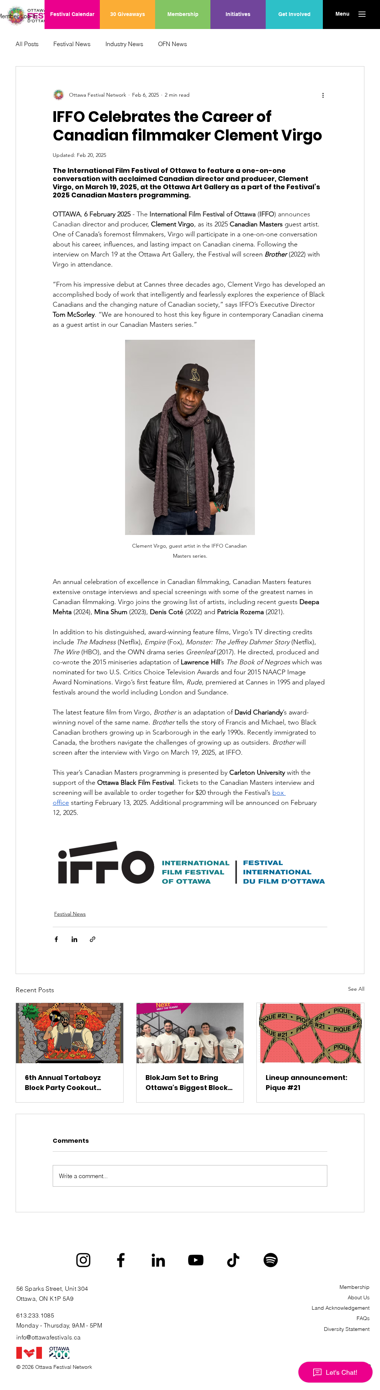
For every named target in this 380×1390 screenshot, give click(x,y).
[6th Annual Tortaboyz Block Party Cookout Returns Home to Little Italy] (69, 1033)
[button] (342, 14)
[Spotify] (270, 1260)
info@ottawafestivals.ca (48, 1337)
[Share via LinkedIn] (74, 939)
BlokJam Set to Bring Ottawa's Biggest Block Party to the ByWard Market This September (187, 1083)
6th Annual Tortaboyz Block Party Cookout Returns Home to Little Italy (64, 1083)
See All (356, 989)
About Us (359, 1297)
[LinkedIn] (158, 1260)
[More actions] (322, 94)
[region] (238, 38)
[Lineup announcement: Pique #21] (310, 1033)
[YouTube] (195, 1260)
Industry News (124, 44)
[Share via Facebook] (56, 939)
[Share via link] (92, 939)
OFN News (172, 44)
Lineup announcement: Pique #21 (306, 1082)
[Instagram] (83, 1260)
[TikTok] (233, 1260)
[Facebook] (120, 1260)
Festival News (72, 44)
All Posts (27, 44)
